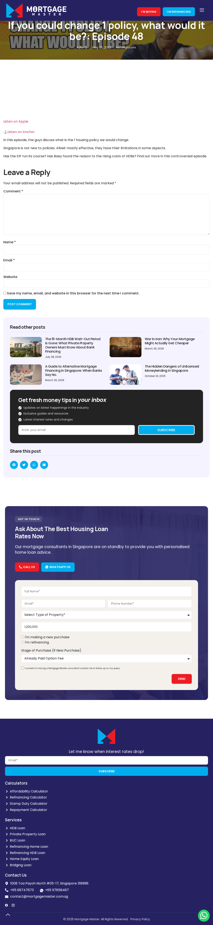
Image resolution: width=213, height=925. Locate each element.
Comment (13, 191)
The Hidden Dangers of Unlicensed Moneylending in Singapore (172, 368)
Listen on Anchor (21, 131)
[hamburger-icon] (202, 10)
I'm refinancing (37, 642)
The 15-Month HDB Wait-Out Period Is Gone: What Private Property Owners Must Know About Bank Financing (72, 345)
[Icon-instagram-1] (13, 905)
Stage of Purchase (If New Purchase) (51, 650)
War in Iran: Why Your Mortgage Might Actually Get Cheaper (170, 341)
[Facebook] (6, 905)
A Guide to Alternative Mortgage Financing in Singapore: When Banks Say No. (73, 370)
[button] (14, 465)
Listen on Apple (15, 121)
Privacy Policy (140, 919)
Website (10, 277)
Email (9, 260)
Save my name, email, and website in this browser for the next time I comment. (73, 293)
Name (9, 242)
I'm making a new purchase (47, 637)
